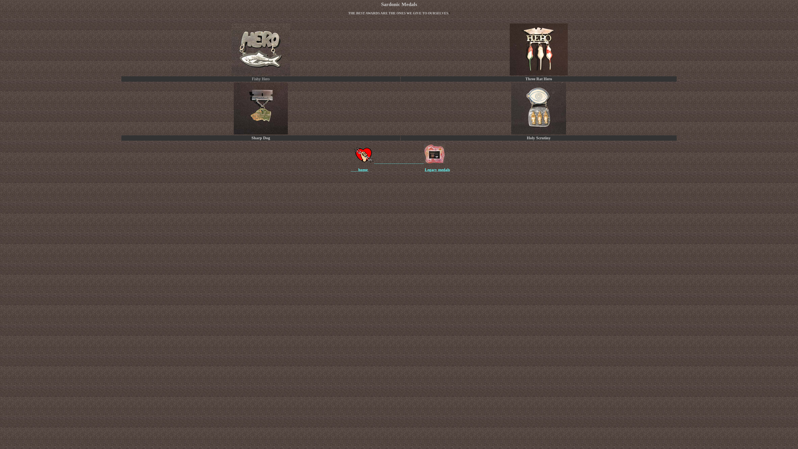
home (363, 170)
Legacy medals (437, 170)
